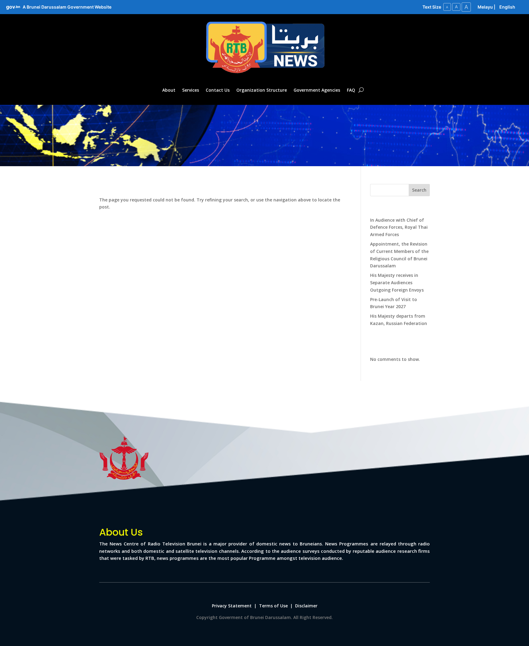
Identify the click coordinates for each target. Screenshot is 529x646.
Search (419, 190)
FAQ (351, 90)
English (507, 7)
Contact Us (218, 90)
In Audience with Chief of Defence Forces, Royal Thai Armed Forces (399, 227)
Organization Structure (261, 90)
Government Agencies (317, 90)
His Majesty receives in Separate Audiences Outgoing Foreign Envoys (397, 282)
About (168, 90)
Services (190, 90)
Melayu (485, 7)
